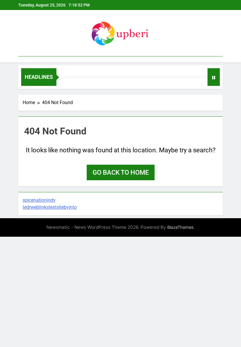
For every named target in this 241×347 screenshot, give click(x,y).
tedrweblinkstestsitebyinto (50, 207)
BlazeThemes (180, 227)
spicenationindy (39, 200)
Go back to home (121, 172)
